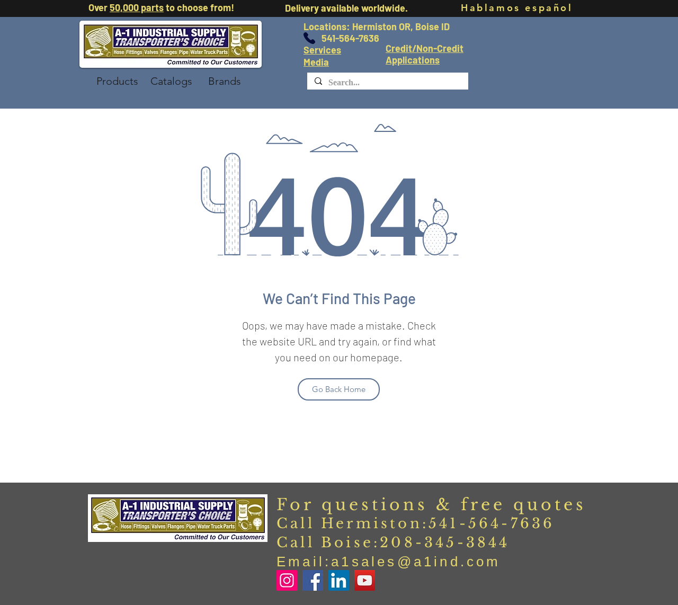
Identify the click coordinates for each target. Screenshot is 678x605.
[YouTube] (364, 580)
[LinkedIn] (338, 580)
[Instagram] (286, 580)
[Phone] (309, 38)
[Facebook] (312, 580)
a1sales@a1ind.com (416, 562)
